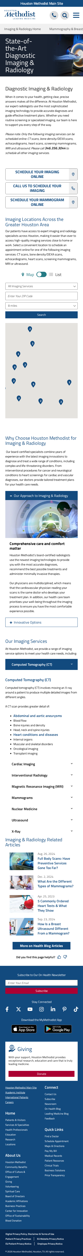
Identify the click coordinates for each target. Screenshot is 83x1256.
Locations (10, 1144)
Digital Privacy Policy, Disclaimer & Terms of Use (30, 1234)
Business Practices (15, 1206)
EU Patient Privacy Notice (18, 1243)
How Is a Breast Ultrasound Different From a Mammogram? (53, 929)
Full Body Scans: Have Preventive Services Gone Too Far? (54, 863)
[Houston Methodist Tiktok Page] (76, 1009)
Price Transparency (55, 1175)
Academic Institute (15, 1092)
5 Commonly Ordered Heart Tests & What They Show (53, 906)
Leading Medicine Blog (57, 1114)
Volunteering (12, 1186)
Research (10, 1139)
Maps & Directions (54, 1146)
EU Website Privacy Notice (50, 1239)
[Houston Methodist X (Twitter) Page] (18, 1009)
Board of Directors (15, 1196)
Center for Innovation (16, 1211)
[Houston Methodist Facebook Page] (7, 1009)
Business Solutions (55, 1170)
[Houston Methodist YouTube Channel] (30, 1009)
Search (41, 314)
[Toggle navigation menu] (76, 15)
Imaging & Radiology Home (22, 28)
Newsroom (50, 1104)
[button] (33, 384)
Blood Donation (13, 1221)
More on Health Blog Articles (41, 945)
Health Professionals (16, 1130)
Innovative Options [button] (27, 622)
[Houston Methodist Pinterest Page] (64, 1009)
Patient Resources (54, 1161)
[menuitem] (41, 3)
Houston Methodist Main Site (41, 3)
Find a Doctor (52, 1136)
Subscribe (42, 990)
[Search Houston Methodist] (64, 15)
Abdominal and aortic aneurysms (37, 715)
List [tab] (58, 274)
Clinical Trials (52, 1165)
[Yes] (59, 957)
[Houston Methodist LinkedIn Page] (53, 1009)
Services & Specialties (17, 1125)
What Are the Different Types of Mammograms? (55, 883)
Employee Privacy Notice (50, 1243)
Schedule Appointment (57, 1141)
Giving (8, 1182)
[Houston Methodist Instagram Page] (41, 1009)
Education (10, 1135)
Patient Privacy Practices (18, 1239)
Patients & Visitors (15, 1120)
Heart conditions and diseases (35, 734)
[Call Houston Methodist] (54, 15)
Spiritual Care (12, 1191)
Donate (41, 1074)
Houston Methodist (15, 1162)
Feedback (50, 1118)
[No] (65, 957)
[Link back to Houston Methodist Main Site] (19, 15)
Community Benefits (16, 1167)
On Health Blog (53, 1109)
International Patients (16, 1097)
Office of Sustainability (17, 1216)
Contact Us (50, 1094)
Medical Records (53, 1156)
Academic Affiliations (16, 1201)
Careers (9, 1102)
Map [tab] (30, 274)
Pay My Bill (51, 1151)
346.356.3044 (55, 148)
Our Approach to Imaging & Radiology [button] (41, 495)
